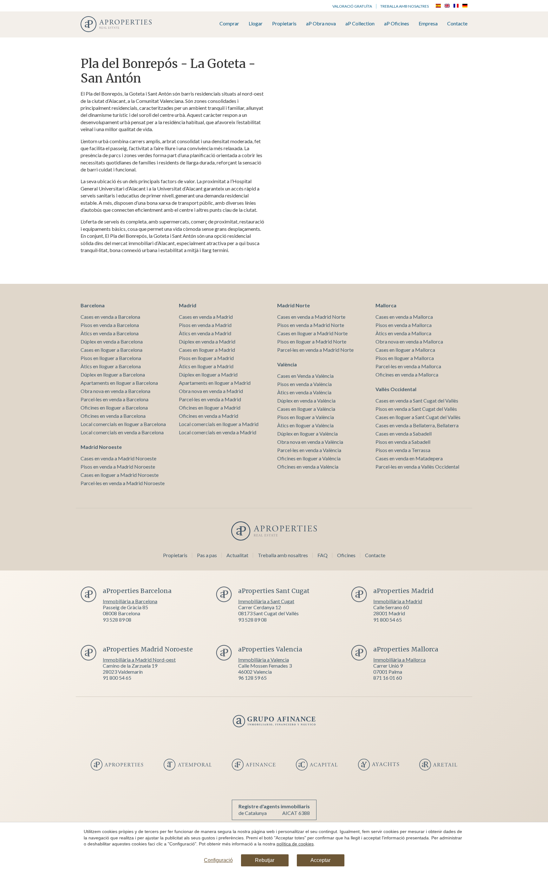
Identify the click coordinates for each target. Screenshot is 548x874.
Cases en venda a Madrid (206, 317)
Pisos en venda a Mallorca (403, 325)
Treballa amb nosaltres (404, 6)
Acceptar (320, 860)
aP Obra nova (321, 23)
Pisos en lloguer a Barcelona (111, 358)
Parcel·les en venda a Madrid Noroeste (123, 483)
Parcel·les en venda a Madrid (210, 399)
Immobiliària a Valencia (263, 660)
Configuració (218, 860)
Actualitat (237, 555)
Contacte (457, 23)
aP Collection (360, 23)
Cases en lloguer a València (306, 409)
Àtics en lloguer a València (305, 425)
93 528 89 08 (117, 620)
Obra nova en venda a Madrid (211, 391)
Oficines (346, 555)
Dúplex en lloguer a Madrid (208, 374)
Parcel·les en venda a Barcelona (114, 399)
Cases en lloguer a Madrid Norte (312, 333)
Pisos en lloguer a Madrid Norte (311, 341)
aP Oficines (396, 23)
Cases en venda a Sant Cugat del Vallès (416, 400)
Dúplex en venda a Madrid (207, 341)
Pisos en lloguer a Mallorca (404, 358)
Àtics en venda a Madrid (205, 333)
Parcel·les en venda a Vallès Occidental (417, 467)
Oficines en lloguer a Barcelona (114, 407)
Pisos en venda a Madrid (205, 325)
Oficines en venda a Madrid (208, 416)
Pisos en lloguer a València (305, 417)
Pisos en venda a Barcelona (110, 325)
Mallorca (385, 305)
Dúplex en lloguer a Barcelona (113, 374)
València (287, 364)
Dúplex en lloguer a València (307, 433)
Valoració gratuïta (352, 6)
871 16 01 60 (387, 678)
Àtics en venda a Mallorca (403, 333)
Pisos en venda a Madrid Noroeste (118, 467)
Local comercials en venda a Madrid (217, 432)
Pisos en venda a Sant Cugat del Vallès (416, 409)
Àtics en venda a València (304, 392)
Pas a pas (207, 555)
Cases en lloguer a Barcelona (111, 350)
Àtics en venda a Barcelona (110, 333)
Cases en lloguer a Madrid (207, 350)
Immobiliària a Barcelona (130, 601)
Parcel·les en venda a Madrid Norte (315, 350)
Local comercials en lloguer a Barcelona (123, 424)
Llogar (256, 23)
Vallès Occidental (395, 389)
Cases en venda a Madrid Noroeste (118, 458)
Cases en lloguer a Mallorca (405, 350)
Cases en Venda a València (305, 376)
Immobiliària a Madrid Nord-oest (139, 660)
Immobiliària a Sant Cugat (266, 601)
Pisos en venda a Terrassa (402, 450)
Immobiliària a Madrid (397, 601)
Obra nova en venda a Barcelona (115, 391)
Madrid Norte (293, 305)
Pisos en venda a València (304, 384)
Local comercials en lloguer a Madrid (218, 424)
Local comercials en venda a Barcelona (122, 432)
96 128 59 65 (252, 678)
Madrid (187, 305)
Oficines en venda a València (307, 467)
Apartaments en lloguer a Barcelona (119, 383)
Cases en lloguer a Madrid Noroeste (120, 475)
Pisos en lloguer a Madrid (206, 358)
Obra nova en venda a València (310, 442)
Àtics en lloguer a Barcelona (111, 366)
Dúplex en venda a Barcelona (112, 341)
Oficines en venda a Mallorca (406, 374)
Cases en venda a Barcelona (110, 317)
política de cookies (295, 843)
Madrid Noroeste (101, 447)
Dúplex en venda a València (306, 400)
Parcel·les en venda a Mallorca (408, 366)
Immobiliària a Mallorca (399, 660)
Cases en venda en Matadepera (409, 458)
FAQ (322, 555)
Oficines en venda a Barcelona (113, 416)
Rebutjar (264, 860)
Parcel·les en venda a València (309, 450)
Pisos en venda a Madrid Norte (310, 325)
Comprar (229, 23)
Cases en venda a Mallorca (404, 317)
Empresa (428, 23)
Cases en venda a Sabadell (403, 433)
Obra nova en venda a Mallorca (409, 341)
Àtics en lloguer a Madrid (206, 366)
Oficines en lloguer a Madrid (209, 407)
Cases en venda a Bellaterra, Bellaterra (417, 425)
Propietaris (284, 23)
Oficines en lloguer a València (309, 458)
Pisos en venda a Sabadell (402, 442)
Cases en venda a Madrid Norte (311, 317)
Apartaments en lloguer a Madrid (215, 383)
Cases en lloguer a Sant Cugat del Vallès (417, 417)
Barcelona (93, 305)
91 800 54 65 (387, 620)
